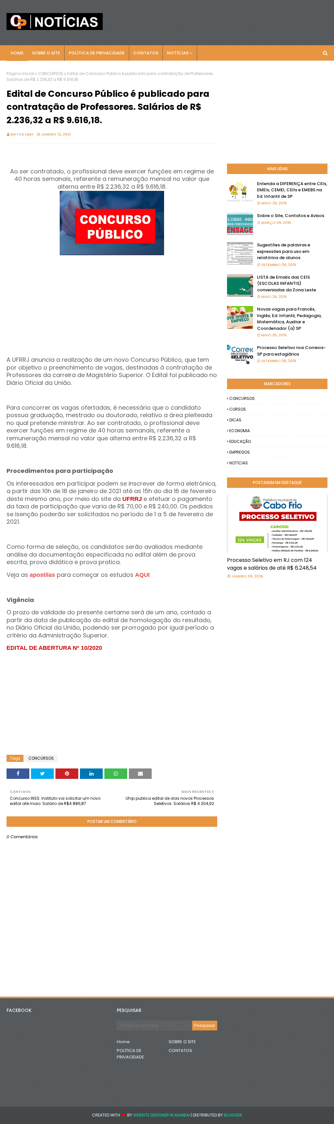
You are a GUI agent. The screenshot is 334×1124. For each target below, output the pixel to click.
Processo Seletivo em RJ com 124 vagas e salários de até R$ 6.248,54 (272, 564)
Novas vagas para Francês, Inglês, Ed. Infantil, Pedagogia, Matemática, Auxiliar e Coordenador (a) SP (289, 318)
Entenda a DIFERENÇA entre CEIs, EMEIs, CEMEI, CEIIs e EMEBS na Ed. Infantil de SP (292, 190)
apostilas (43, 575)
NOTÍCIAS (238, 463)
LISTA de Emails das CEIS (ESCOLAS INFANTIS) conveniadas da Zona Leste (286, 283)
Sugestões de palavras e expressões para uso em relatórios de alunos (283, 251)
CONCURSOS (50, 73)
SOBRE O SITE (182, 1042)
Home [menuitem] (17, 53)
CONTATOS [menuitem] (145, 53)
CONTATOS (180, 1050)
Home (123, 1042)
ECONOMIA (239, 430)
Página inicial (20, 73)
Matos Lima (22, 134)
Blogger (233, 1115)
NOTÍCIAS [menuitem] (178, 53)
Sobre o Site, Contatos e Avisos (290, 215)
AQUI (142, 575)
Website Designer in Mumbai (161, 1115)
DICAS (235, 420)
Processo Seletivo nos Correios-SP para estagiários (291, 350)
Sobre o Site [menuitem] (46, 53)
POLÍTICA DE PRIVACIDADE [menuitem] (97, 53)
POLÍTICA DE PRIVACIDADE (130, 1053)
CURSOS (237, 409)
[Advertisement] (112, 303)
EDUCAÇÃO (240, 441)
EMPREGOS (239, 452)
